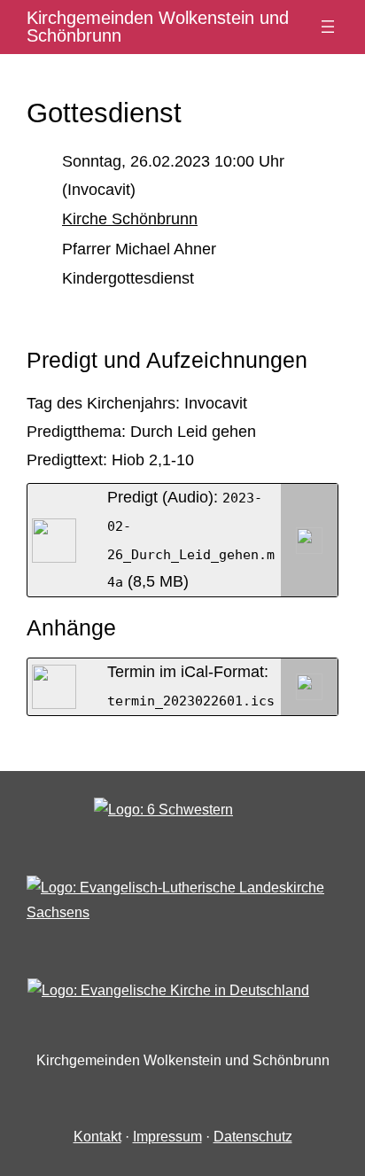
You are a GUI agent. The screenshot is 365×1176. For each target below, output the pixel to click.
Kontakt (97, 1136)
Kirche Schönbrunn (130, 219)
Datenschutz (253, 1136)
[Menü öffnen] (327, 26)
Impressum (167, 1136)
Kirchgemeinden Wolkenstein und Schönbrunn (158, 26)
